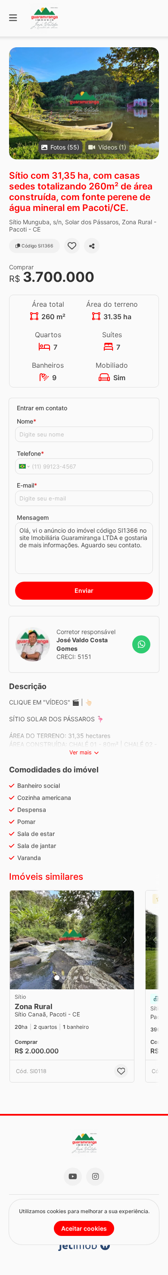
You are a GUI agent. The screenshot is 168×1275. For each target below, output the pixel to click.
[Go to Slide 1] (56, 977)
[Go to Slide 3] (69, 977)
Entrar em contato (42, 408)
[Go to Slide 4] (75, 977)
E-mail (27, 485)
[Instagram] (95, 1177)
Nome (26, 421)
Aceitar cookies (84, 1228)
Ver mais (80, 752)
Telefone (30, 453)
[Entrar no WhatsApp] (141, 644)
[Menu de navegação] (13, 18)
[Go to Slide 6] (87, 977)
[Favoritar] (72, 245)
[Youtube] (73, 1177)
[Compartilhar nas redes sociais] (92, 245)
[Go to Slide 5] (81, 977)
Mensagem (33, 517)
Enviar (84, 590)
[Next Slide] (152, 103)
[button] (84, 103)
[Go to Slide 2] (63, 977)
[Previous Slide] (16, 103)
